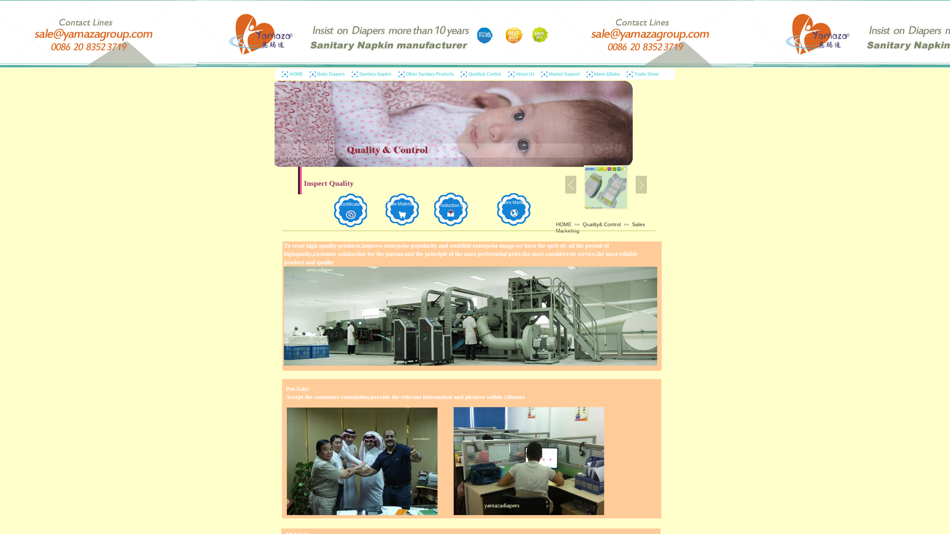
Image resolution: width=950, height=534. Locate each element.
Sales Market (513, 202)
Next (641, 185)
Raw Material (400, 204)
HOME (296, 74)
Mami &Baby (607, 74)
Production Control (453, 205)
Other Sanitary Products (430, 74)
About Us (525, 74)
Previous (570, 185)
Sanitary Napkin (375, 74)
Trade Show (646, 74)
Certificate (350, 204)
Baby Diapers (331, 74)
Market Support (564, 74)
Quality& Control (484, 74)
